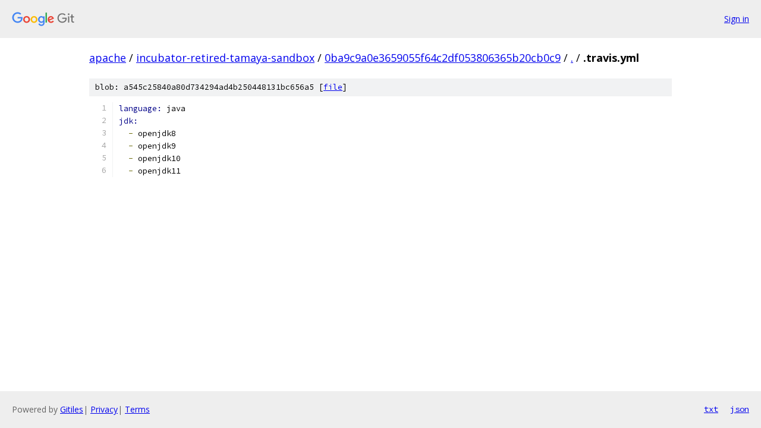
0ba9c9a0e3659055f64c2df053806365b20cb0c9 (443, 58)
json (739, 409)
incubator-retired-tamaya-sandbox (225, 58)
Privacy (104, 409)
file (332, 87)
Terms (137, 409)
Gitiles (71, 409)
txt (711, 409)
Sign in (736, 18)
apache (107, 58)
